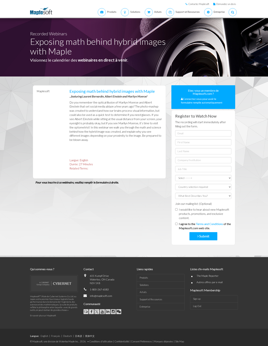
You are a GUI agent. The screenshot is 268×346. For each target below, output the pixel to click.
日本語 (78, 336)
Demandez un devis (226, 4)
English (44, 336)
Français (55, 336)
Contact (88, 269)
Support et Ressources (151, 299)
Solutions (144, 285)
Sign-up (197, 298)
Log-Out (197, 306)
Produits (144, 277)
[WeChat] (118, 311)
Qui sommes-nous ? (42, 269)
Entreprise (145, 306)
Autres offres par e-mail (210, 282)
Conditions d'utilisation (100, 341)
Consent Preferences (141, 341)
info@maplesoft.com (101, 295)
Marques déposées (163, 341)
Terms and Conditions (209, 224)
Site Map (179, 341)
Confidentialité (121, 341)
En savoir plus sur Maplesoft (43, 315)
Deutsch (67, 336)
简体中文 (90, 336)
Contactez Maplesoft (198, 4)
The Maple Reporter (208, 275)
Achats (143, 292)
